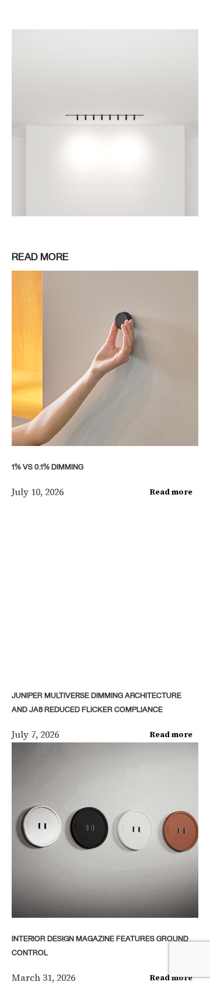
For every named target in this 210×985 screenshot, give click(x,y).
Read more (171, 492)
